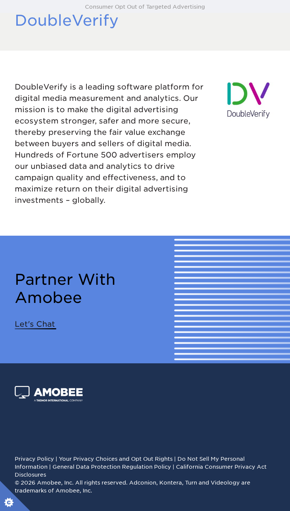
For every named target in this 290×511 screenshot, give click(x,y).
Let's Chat (35, 323)
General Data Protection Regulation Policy (111, 466)
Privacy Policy (34, 458)
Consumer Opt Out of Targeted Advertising (145, 6)
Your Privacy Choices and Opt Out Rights (116, 458)
